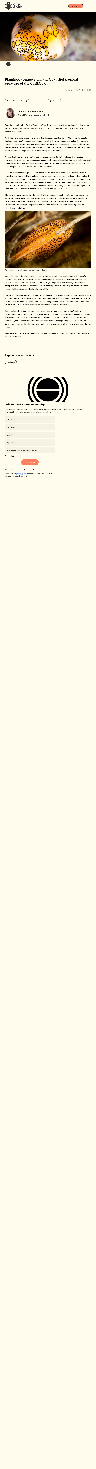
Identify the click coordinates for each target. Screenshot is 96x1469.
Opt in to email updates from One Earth (21, 470)
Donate (76, 6)
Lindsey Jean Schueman (30, 111)
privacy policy (21, 474)
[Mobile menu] (89, 5)
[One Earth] (14, 6)
